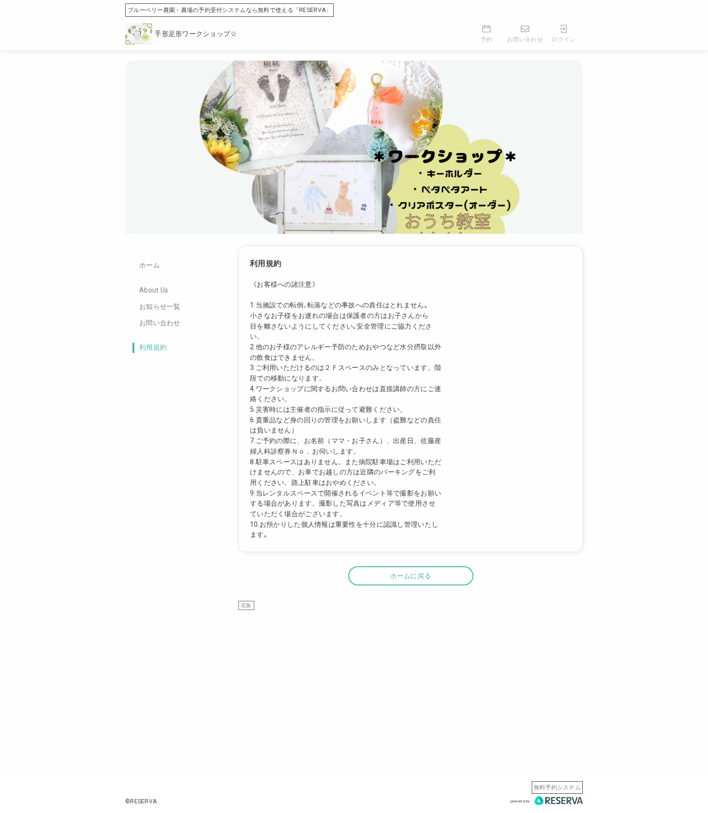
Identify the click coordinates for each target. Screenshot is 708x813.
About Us (153, 290)
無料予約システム (557, 787)
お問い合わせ (160, 323)
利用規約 (153, 347)
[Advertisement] (410, 677)
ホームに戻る (411, 576)
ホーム (149, 265)
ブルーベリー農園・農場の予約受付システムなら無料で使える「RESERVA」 (229, 10)
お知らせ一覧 (160, 306)
